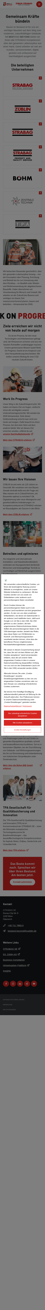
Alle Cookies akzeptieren (22, 723)
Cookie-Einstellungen (22, 730)
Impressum (27, 706)
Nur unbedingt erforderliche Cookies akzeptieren (22, 714)
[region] (22, 655)
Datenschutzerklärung (12, 706)
